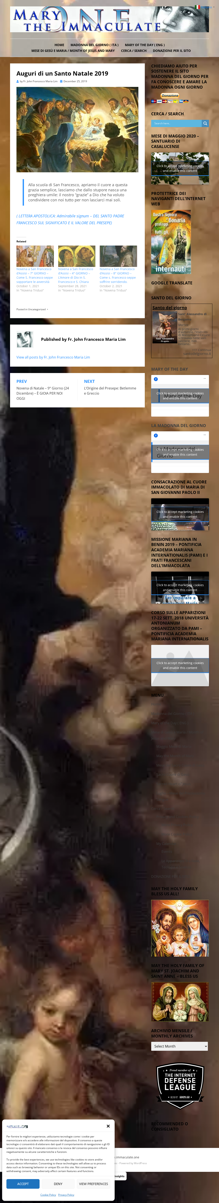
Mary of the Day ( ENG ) (145, 45)
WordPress (140, 1163)
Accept (23, 1184)
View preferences (93, 1184)
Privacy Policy (66, 1195)
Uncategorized (37, 309)
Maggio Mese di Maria (173, 746)
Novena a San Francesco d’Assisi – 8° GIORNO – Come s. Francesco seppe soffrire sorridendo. (118, 275)
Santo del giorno (169, 307)
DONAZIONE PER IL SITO (172, 50)
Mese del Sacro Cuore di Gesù (180, 765)
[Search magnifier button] (205, 123)
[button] (108, 1126)
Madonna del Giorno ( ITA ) (94, 45)
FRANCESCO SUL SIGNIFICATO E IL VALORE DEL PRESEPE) (64, 222)
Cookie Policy (48, 1195)
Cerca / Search (133, 50)
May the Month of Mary (175, 756)
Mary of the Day (169, 369)
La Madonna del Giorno (178, 425)
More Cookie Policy (176, 834)
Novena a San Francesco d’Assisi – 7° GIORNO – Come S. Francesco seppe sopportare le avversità (34, 275)
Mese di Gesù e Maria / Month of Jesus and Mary (73, 50)
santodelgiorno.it (197, 353)
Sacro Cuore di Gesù (172, 774)
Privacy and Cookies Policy (177, 816)
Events (166, 851)
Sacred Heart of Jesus (173, 784)
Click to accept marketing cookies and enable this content (180, 168)
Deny (58, 1184)
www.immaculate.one (123, 1157)
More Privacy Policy (177, 824)
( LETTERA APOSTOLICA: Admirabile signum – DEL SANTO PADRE (70, 215)
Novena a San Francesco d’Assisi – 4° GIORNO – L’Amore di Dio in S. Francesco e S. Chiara (75, 275)
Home (59, 45)
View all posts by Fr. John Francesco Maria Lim (53, 357)
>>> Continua (201, 350)
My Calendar (166, 843)
